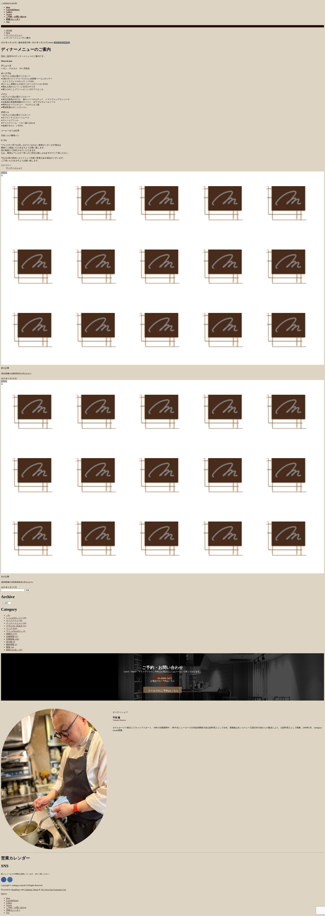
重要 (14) (10, 647)
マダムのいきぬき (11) (16, 626)
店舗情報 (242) (12, 639)
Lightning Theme (31, 890)
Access (9, 905)
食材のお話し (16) (14, 650)
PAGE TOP (316, 886)
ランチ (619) (11, 628)
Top (7, 913)
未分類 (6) (10, 642)
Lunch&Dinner (12, 901)
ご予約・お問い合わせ (16, 907)
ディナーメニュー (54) (16, 623)
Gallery (9, 903)
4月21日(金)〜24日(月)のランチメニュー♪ (16, 373)
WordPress (15, 890)
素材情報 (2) (11, 644)
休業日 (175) (11, 634)
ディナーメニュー (62, 42)
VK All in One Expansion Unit (53, 890)
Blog (8, 898)
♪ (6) (8, 615)
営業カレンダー (13, 910)
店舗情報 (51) (12, 636)
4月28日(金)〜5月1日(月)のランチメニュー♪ (17, 582)
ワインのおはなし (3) (15, 631)
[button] (162, 680)
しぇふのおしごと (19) (16, 618)
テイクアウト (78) (14, 620)
